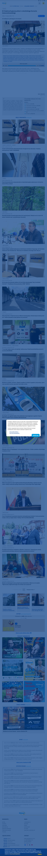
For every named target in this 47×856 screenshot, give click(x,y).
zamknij (40, 854)
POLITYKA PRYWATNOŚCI (14, 433)
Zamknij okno (36, 435)
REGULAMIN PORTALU (14, 431)
